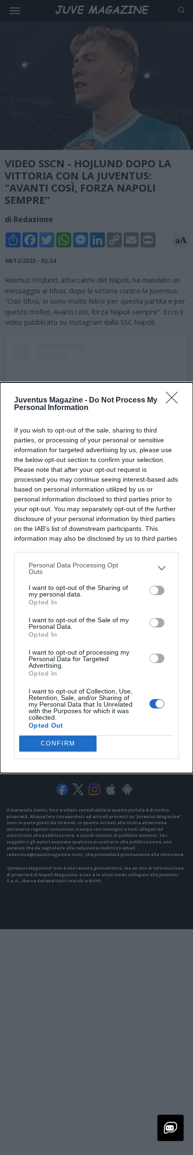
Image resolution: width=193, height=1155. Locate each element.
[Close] (175, 401)
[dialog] (96, 577)
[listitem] (96, 568)
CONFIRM (58, 743)
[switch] (156, 590)
